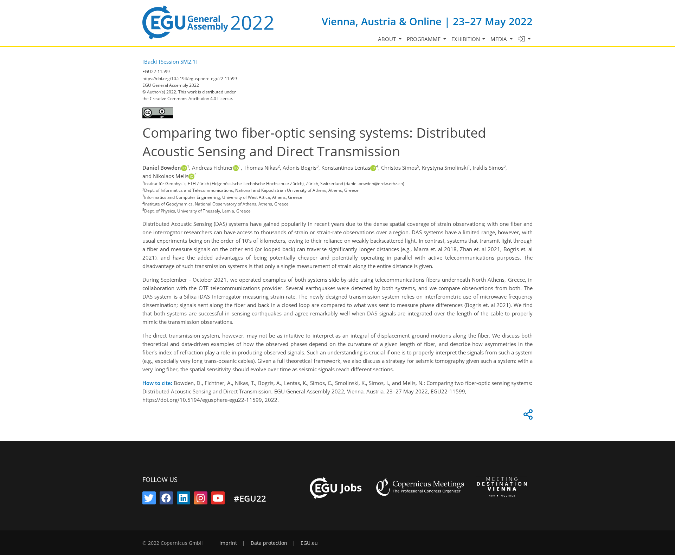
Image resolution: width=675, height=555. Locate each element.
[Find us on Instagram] (200, 499)
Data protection (269, 543)
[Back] (150, 61)
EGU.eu (309, 543)
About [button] (387, 39)
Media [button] (499, 39)
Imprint (228, 543)
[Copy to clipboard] (527, 416)
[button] (524, 39)
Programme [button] (424, 39)
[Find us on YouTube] (218, 499)
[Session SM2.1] (178, 61)
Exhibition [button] (466, 39)
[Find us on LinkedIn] (183, 499)
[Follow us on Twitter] (149, 499)
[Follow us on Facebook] (166, 499)
